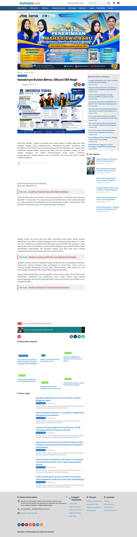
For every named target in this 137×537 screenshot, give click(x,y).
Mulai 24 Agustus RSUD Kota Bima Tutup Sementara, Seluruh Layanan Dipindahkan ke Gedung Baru (107, 160)
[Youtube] (34, 524)
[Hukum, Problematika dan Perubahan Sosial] (51, 350)
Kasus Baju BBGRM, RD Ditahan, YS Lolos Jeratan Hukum (72, 359)
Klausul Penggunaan (94, 507)
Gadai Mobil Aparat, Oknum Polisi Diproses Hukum (73, 384)
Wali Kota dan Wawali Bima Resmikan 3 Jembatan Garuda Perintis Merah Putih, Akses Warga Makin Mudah (59, 462)
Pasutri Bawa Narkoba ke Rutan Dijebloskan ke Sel (26, 380)
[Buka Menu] (118, 3)
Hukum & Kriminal (76, 510)
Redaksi (106, 501)
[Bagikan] (83, 84)
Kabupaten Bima (75, 513)
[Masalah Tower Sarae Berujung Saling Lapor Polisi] (51, 376)
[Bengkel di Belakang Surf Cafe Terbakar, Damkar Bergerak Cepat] (25, 402)
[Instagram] (30, 524)
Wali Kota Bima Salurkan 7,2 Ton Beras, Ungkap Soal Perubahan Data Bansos (102, 89)
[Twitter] (75, 336)
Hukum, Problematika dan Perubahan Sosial (49, 360)
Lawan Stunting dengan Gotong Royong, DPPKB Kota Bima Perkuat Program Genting (58, 428)
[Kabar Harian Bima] (30, 3)
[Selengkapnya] (66, 497)
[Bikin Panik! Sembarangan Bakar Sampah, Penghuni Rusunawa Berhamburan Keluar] (91, 180)
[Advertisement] (40, 136)
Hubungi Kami (109, 504)
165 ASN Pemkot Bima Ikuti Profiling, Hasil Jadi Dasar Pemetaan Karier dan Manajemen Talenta (106, 170)
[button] (109, 3)
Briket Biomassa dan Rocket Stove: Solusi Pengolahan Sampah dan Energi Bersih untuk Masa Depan (106, 198)
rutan (49, 323)
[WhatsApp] (83, 336)
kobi (33, 323)
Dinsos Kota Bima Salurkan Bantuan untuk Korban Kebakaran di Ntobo (101, 131)
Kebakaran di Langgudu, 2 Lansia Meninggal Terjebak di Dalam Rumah (101, 146)
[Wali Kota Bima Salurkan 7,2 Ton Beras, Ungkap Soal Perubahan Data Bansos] (25, 417)
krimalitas (41, 323)
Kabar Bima (68, 353)
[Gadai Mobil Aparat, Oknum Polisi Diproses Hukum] (74, 374)
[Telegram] (79, 336)
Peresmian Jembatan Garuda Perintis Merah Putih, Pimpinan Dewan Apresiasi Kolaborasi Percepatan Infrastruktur (59, 444)
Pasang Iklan (108, 507)
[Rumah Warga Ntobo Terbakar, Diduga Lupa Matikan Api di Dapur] (91, 209)
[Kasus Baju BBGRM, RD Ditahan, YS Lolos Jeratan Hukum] (74, 349)
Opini (43, 355)
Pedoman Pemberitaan (94, 501)
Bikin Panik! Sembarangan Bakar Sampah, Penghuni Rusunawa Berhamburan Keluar (108, 179)
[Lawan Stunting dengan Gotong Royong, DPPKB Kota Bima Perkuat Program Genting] (25, 432)
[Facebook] (71, 336)
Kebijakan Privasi (92, 504)
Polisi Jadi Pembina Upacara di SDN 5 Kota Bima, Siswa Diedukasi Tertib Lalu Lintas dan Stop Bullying (60, 478)
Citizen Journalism (110, 510)
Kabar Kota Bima (22, 76)
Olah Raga (73, 516)
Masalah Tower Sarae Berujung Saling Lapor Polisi (50, 388)
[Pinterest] (26, 524)
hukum (26, 323)
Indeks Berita (91, 510)
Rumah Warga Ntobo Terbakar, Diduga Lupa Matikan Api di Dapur (102, 138)
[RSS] (41, 524)
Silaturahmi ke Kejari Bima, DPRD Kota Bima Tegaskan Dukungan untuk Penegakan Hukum (27, 362)
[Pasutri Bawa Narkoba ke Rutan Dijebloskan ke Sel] (28, 372)
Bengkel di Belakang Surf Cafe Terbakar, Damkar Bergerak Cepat (103, 81)
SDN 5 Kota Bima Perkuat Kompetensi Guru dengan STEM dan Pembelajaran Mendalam (102, 124)
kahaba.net (25, 84)
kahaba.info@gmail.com (29, 513)
